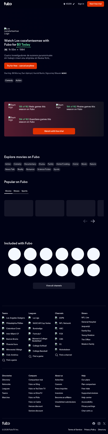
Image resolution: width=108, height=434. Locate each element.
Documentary (30, 164)
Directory (102, 430)
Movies (8, 191)
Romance (30, 169)
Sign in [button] (81, 4)
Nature (93, 164)
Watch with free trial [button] (54, 131)
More (64, 73)
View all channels (54, 286)
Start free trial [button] (96, 4)
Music (84, 164)
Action (18, 80)
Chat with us (87, 411)
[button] (85, 221)
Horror (75, 164)
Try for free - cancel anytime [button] (20, 65)
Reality (20, 169)
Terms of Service (75, 430)
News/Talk (9, 169)
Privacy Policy (90, 430)
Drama (42, 164)
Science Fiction (44, 169)
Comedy (9, 80)
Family (50, 164)
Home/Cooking (63, 164)
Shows (16, 191)
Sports (56, 169)
